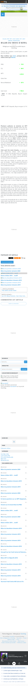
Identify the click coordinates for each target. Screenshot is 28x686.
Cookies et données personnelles (8, 642)
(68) (7, 457)
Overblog (23, 634)
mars (14, 56)
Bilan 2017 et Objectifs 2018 (9, 558)
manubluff (13, 386)
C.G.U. (17, 639)
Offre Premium (21, 641)
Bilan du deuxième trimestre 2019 (11, 481)
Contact (25, 638)
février (13, 57)
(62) (3, 459)
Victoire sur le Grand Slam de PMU (11, 505)
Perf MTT (9, 38)
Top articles (19, 638)
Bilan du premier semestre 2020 (10, 469)
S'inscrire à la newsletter (7, 262)
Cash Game (16, 38)
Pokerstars (16, 40)
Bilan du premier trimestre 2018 (10, 576)
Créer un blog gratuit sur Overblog (7, 638)
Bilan (4, 38)
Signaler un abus (11, 639)
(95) (5, 456)
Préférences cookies (21, 642)
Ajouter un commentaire (14, 303)
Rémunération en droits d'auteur (9, 641)
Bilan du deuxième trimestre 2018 (11, 546)
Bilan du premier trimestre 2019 (10, 487)
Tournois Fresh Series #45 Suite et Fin (12, 581)
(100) (5, 454)
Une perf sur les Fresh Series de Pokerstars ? (14, 552)
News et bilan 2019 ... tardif (9, 475)
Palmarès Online (5, 448)
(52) (5, 460)
